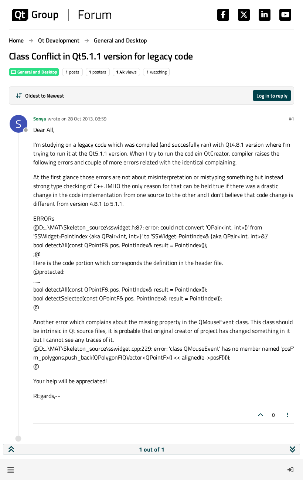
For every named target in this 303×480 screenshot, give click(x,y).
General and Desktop (36, 71)
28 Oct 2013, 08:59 (87, 118)
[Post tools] (288, 415)
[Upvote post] (260, 415)
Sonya (39, 118)
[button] (10, 469)
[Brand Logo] (61, 15)
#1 (291, 118)
